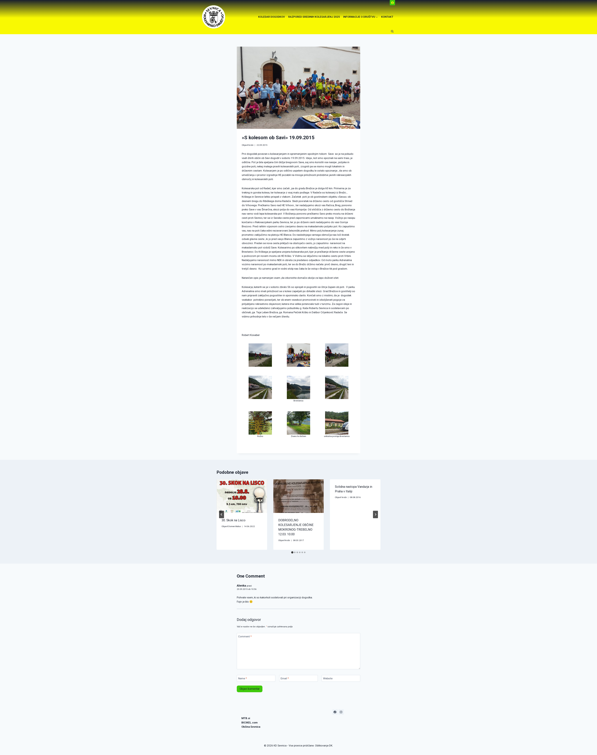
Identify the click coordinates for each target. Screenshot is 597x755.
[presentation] (242, 496)
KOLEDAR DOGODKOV (271, 16)
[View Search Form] (392, 31)
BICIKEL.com (249, 722)
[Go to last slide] (221, 514)
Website (328, 678)
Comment (245, 636)
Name (242, 678)
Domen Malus (234, 526)
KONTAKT (387, 16)
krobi (251, 145)
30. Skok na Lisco (233, 520)
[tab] (292, 552)
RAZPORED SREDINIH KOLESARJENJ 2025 (314, 16)
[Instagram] (341, 712)
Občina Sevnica (250, 726)
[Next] (375, 514)
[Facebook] (392, 2)
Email (285, 678)
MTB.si (245, 718)
